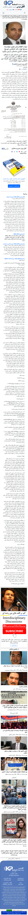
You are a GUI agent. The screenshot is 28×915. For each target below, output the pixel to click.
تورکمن (6, 851)
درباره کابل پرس (7, 878)
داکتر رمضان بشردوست (10, 670)
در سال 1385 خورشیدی (15, 72)
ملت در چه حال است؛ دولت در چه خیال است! (15, 667)
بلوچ (11, 853)
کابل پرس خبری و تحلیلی (20, 64)
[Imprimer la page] (22, 69)
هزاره (20, 851)
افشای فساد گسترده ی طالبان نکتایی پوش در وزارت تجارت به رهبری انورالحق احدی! (14, 706)
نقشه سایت (20, 884)
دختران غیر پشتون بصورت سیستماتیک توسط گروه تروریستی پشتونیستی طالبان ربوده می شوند (14, 808)
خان (14, 689)
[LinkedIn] (23, 69)
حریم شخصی (21, 878)
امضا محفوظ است (11, 709)
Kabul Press (23, 153)
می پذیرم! (9, 910)
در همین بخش (14, 649)
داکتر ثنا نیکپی (12, 734)
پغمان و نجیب (23, 687)
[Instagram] (14, 152)
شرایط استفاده (20, 880)
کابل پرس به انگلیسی (7, 884)
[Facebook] (25, 69)
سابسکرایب (14, 645)
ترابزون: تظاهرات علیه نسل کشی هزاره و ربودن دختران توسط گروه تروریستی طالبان (14, 841)
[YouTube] (19, 152)
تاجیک (16, 851)
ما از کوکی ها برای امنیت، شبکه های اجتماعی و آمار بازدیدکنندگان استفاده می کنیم (14, 912)
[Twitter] (21, 152)
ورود (21, 882)
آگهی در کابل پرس (7, 882)
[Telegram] (16, 152)
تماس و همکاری (7, 880)
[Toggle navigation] (3, 13)
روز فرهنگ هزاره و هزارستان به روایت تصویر (14, 772)
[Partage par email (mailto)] (26, 69)
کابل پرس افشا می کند (15, 16)
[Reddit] (21, 69)
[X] (19, 69)
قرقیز (20, 853)
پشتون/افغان (5, 853)
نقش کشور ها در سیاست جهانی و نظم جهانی (16, 752)
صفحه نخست (24, 16)
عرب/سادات (14, 855)
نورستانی (16, 853)
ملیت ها (24, 851)
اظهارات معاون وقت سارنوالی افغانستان (16, 141)
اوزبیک (11, 851)
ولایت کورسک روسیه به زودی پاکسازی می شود (15, 731)
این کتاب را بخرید (14, 186)
